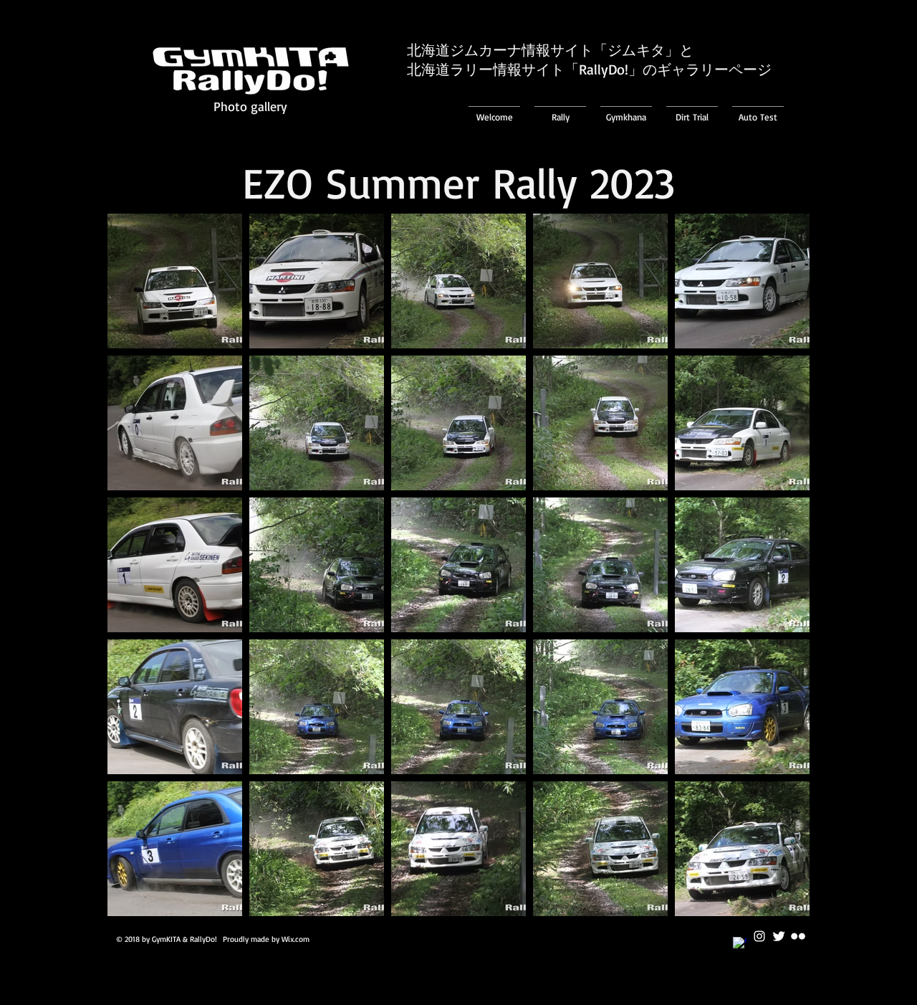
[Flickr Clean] (798, 936)
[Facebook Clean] (740, 944)
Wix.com (295, 939)
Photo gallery (250, 106)
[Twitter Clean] (779, 936)
